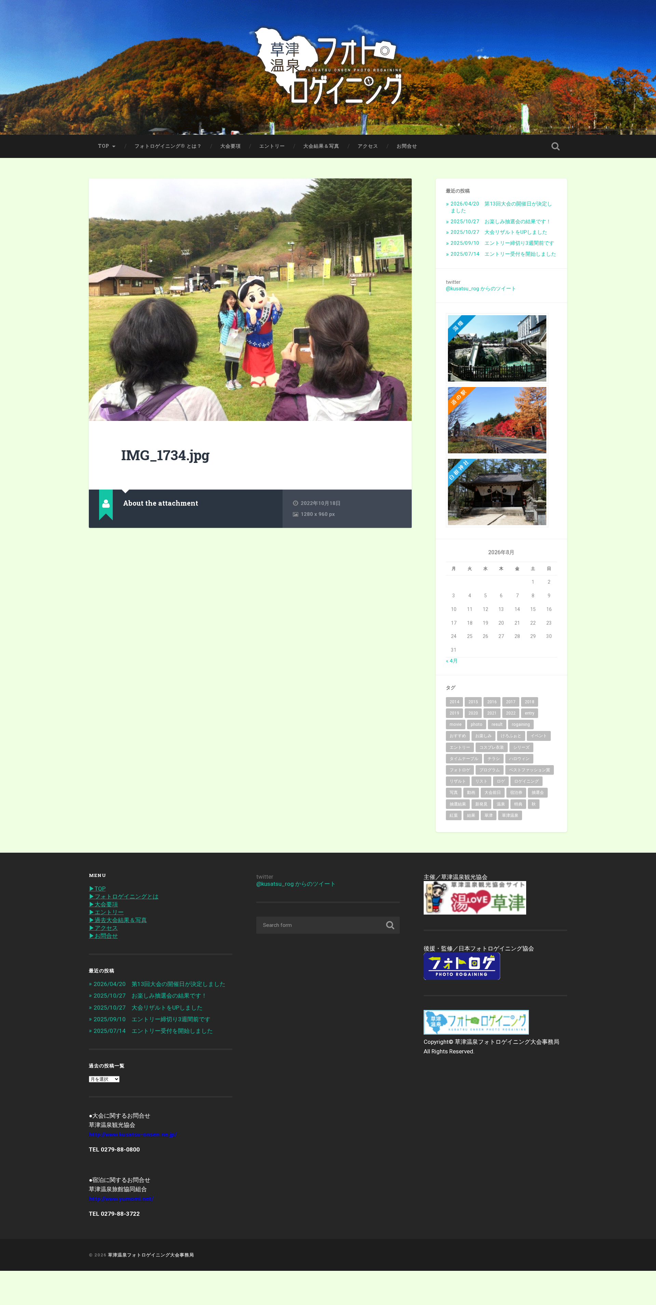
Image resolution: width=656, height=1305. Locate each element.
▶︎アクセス (103, 927)
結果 (471, 815)
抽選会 (538, 792)
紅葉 (454, 815)
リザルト (458, 781)
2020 (473, 713)
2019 (454, 713)
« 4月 (452, 661)
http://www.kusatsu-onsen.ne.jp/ (133, 1134)
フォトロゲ (460, 770)
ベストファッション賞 (529, 770)
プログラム (489, 770)
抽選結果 (458, 804)
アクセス (368, 146)
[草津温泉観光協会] (475, 912)
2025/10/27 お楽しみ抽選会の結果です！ (501, 221)
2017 (511, 702)
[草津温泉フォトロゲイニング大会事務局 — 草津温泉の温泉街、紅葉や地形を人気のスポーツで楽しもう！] (328, 67)
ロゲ (501, 781)
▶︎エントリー (106, 912)
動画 (471, 792)
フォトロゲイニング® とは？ (168, 146)
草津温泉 (510, 815)
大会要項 (230, 146)
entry (529, 713)
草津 (488, 815)
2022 (511, 713)
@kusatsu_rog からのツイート (481, 288)
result (497, 724)
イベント (539, 735)
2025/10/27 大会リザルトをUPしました (499, 232)
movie (456, 724)
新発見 (481, 804)
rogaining (521, 724)
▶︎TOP (97, 888)
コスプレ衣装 (491, 747)
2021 (492, 713)
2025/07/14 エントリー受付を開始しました (503, 254)
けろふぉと (511, 735)
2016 (492, 702)
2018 (529, 702)
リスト (481, 781)
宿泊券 (516, 792)
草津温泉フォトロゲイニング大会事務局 (151, 1254)
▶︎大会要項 (103, 904)
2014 (454, 702)
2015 (473, 702)
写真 (454, 792)
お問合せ (407, 146)
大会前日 (492, 792)
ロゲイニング (526, 781)
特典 (518, 804)
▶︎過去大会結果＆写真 (118, 920)
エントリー (272, 146)
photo (476, 724)
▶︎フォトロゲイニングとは (124, 896)
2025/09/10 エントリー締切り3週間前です (502, 243)
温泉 (501, 804)
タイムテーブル (464, 758)
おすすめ (458, 735)
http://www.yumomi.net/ (121, 1198)
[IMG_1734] (250, 299)
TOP (103, 146)
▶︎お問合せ (103, 935)
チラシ (494, 758)
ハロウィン (519, 758)
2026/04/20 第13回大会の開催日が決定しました (160, 984)
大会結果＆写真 (321, 146)
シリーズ (521, 747)
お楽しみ (483, 735)
